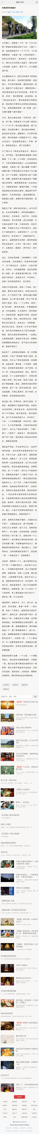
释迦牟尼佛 (24, 1117)
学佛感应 (24, 1105)
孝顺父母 (24, 1109)
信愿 (34, 1101)
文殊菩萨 (34, 1113)
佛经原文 (22, 1125)
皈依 (14, 1117)
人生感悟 (4, 1101)
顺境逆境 (14, 1101)
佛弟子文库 (20, 2)
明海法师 (24, 1101)
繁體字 (9, 12)
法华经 (5, 1117)
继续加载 (19, 1097)
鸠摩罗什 (4, 1105)
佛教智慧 (14, 1105)
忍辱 (34, 1109)
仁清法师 (34, 1117)
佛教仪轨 (14, 1109)
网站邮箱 (27, 1125)
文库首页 (6, 685)
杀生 (5, 1109)
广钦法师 (4, 1113)
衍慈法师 (24, 1113)
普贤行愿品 (34, 1105)
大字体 (13, 12)
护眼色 (17, 12)
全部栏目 (15, 685)
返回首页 (12, 1125)
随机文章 (24, 685)
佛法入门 (14, 1113)
